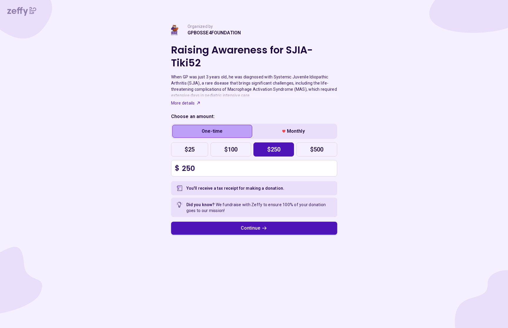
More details (183, 103)
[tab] (212, 131)
